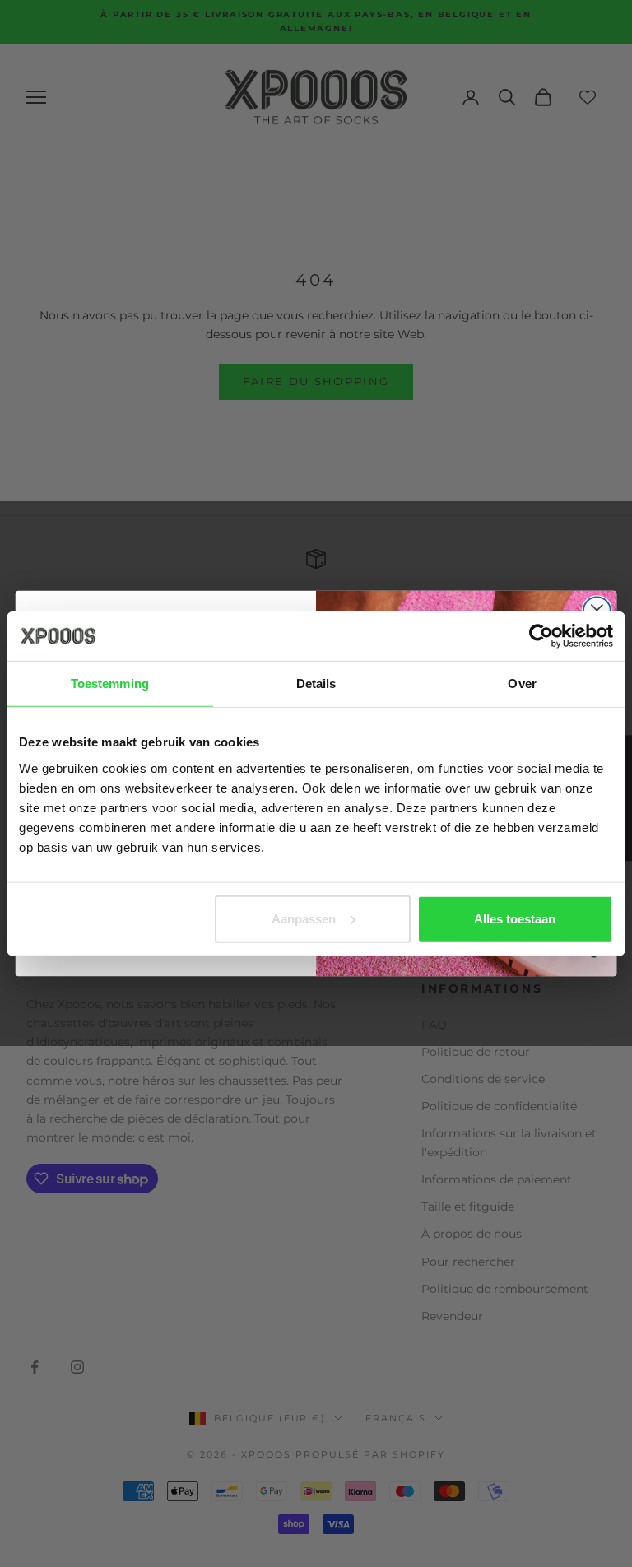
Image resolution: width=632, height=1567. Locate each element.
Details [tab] (316, 684)
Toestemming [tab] (110, 684)
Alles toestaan (514, 918)
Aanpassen (304, 918)
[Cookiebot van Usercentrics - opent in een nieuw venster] (541, 636)
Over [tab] (522, 684)
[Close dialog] (597, 610)
